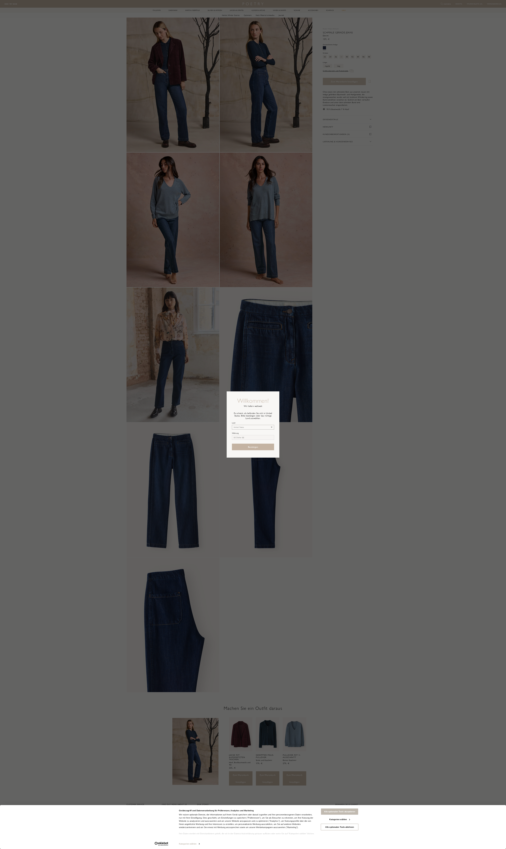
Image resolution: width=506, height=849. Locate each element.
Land (233, 423)
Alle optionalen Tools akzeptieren (339, 811)
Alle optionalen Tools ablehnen (339, 827)
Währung (235, 433)
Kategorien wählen (187, 844)
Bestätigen (253, 446)
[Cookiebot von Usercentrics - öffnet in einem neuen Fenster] (161, 844)
